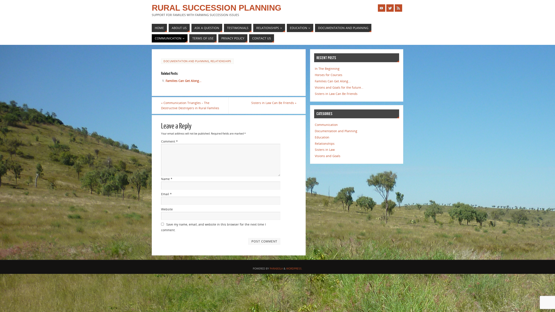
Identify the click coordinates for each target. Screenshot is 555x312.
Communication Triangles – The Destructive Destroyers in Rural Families (190, 105)
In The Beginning (327, 69)
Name (166, 179)
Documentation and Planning (186, 61)
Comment (169, 141)
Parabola (276, 268)
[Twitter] (390, 8)
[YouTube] (381, 8)
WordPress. (294, 268)
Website (167, 209)
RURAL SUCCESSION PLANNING (216, 7)
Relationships (221, 61)
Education (322, 137)
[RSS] (398, 8)
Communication (326, 125)
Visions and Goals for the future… (339, 87)
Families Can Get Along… (183, 81)
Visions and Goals (327, 156)
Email (166, 194)
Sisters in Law (325, 150)
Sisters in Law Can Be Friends (273, 103)
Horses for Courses (328, 75)
